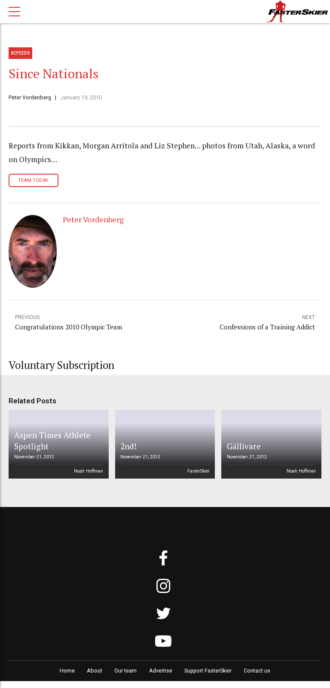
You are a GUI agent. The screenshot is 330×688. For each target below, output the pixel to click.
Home (67, 670)
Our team (125, 670)
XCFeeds (20, 53)
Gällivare (244, 446)
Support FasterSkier (208, 670)
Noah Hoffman (88, 471)
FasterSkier (198, 471)
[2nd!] (163, 444)
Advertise (160, 670)
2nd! (128, 446)
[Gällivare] (269, 444)
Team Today (33, 180)
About (94, 670)
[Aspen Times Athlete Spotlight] (57, 444)
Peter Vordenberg (30, 97)
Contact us (257, 670)
